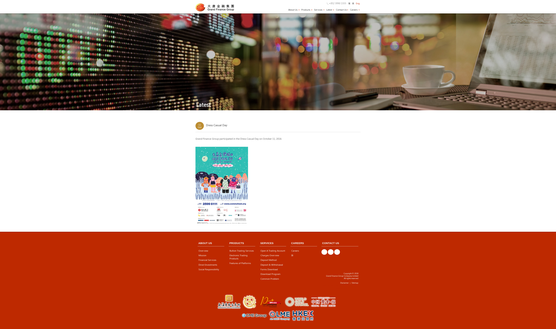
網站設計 (327, 285)
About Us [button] (293, 9)
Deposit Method (268, 260)
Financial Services (207, 260)
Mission (202, 255)
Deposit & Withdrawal (271, 264)
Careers (295, 250)
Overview (203, 250)
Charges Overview (269, 255)
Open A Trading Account (272, 250)
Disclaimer (344, 283)
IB (292, 255)
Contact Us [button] (341, 9)
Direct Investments (208, 264)
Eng (358, 3)
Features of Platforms (240, 263)
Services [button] (318, 9)
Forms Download (269, 269)
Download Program (270, 274)
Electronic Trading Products (238, 257)
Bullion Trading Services (241, 250)
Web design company (340, 285)
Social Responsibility (209, 269)
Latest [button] (329, 9)
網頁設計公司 (342, 288)
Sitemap (355, 283)
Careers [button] (354, 9)
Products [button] (306, 9)
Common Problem (269, 278)
